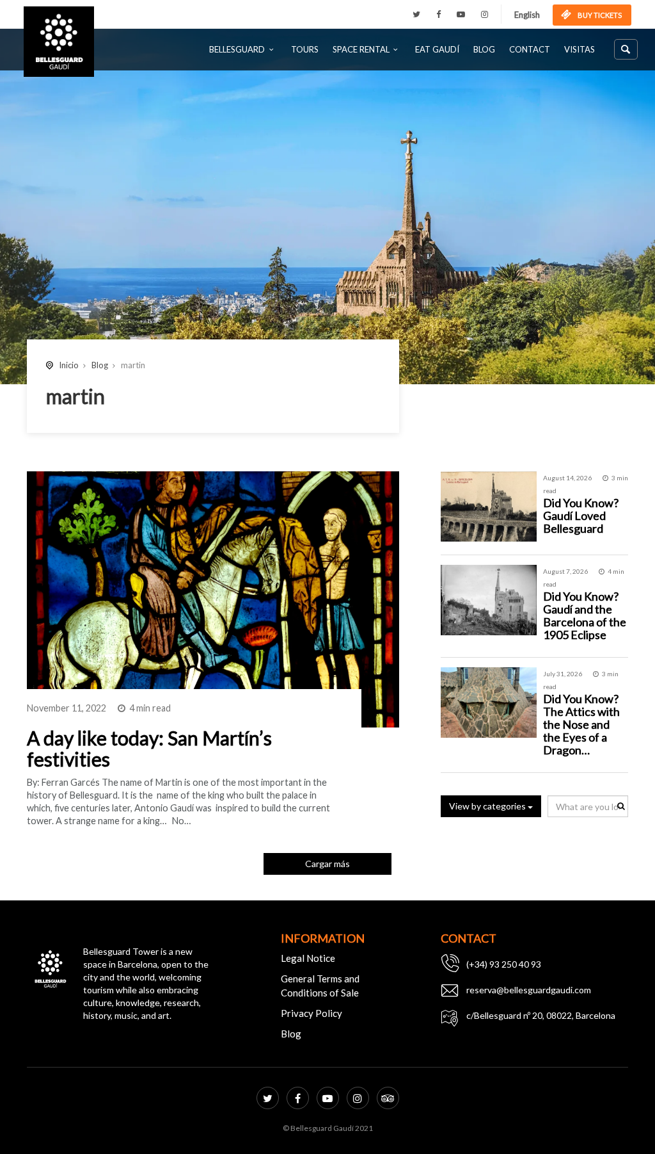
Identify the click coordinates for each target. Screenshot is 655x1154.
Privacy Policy (311, 1013)
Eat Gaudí (437, 49)
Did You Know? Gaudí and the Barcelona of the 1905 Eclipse (584, 615)
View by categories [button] (488, 805)
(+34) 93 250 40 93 (503, 964)
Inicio (69, 365)
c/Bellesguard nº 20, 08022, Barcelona (540, 1015)
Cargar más (327, 863)
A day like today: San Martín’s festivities (149, 748)
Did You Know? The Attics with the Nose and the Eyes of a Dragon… (581, 724)
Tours (305, 49)
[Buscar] (626, 49)
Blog (484, 49)
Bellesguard (237, 49)
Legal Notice (308, 958)
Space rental (361, 49)
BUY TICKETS (599, 15)
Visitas (579, 49)
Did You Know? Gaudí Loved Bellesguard (581, 515)
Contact (529, 49)
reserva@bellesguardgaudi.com (528, 989)
